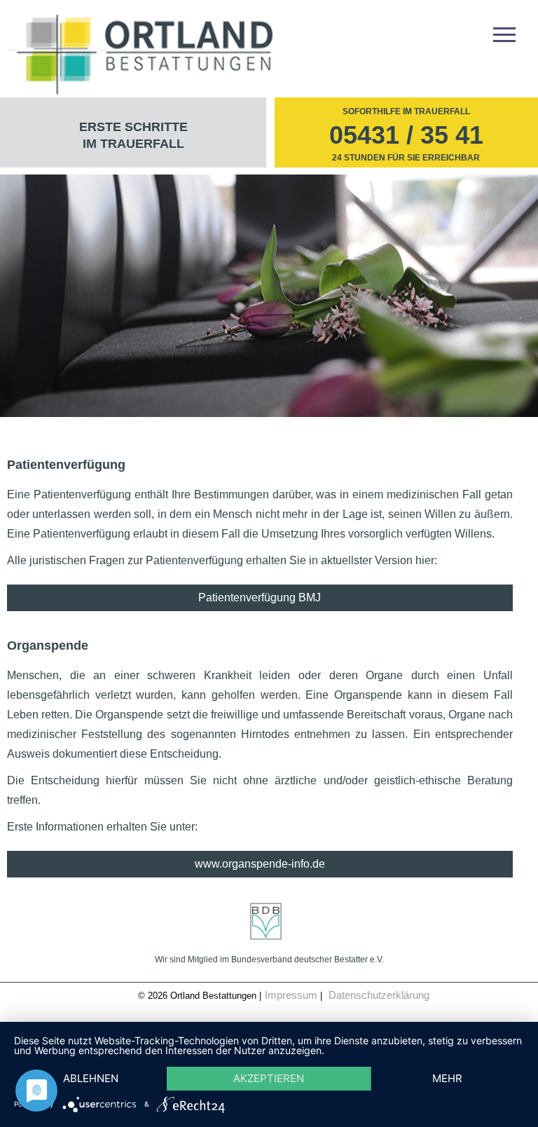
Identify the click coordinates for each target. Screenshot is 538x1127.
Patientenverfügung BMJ (259, 597)
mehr (447, 1078)
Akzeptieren (268, 1078)
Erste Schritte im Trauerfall (133, 135)
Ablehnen (90, 1078)
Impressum (291, 995)
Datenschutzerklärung (379, 995)
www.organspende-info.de (260, 864)
